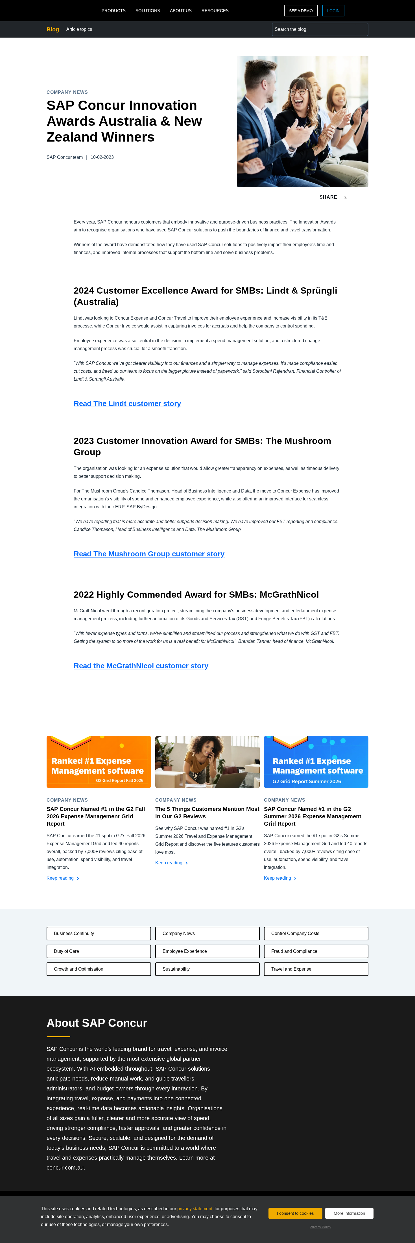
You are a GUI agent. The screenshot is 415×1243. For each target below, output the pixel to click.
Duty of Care (66, 951)
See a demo (301, 10)
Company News (179, 933)
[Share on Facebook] (356, 197)
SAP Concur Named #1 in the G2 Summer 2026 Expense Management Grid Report (312, 816)
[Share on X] (345, 196)
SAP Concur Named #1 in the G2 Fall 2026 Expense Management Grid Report (96, 816)
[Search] (361, 29)
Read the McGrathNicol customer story (141, 665)
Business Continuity (74, 933)
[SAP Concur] (73, 10)
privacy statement (194, 1208)
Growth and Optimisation (78, 969)
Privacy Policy (320, 1227)
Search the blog (287, 25)
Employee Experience (185, 951)
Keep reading (61, 878)
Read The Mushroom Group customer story (149, 554)
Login (333, 10)
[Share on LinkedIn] (366, 197)
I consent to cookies (295, 1213)
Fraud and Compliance (294, 951)
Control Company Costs (295, 933)
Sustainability (176, 969)
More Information (349, 1213)
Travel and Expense (291, 969)
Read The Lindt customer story (127, 403)
